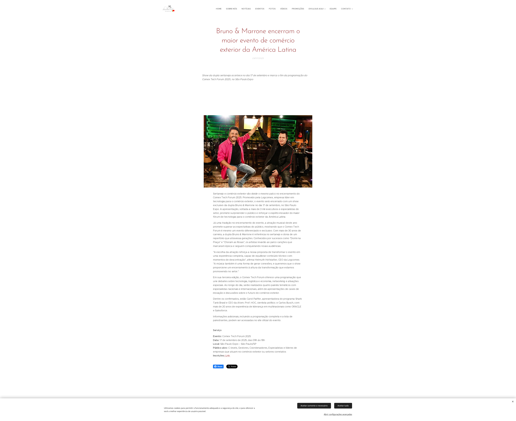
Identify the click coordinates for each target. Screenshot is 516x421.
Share (219, 366)
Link (227, 355)
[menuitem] (219, 8)
